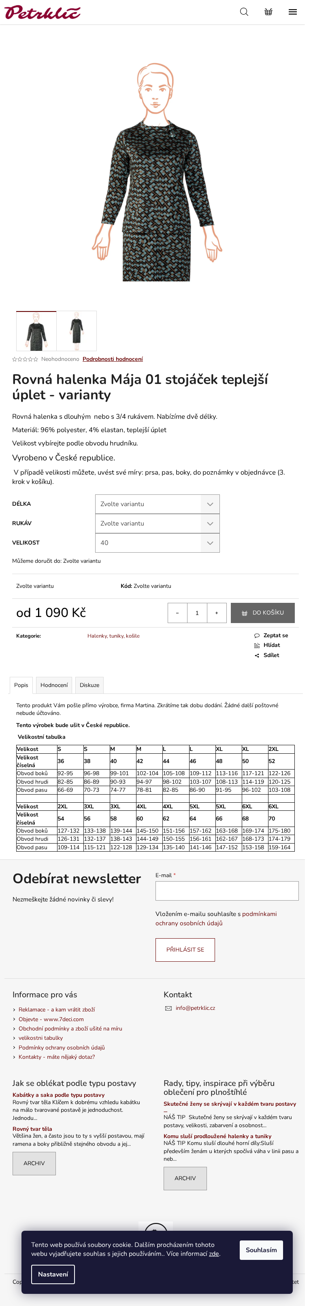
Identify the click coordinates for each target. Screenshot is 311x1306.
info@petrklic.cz (195, 1008)
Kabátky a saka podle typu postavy (58, 1095)
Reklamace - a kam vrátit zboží (57, 1009)
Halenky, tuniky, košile (113, 636)
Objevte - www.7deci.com (51, 1019)
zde (214, 1253)
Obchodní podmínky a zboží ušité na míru (70, 1029)
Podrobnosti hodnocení (113, 359)
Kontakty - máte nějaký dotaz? (57, 1057)
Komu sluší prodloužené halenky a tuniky (217, 1136)
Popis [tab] (21, 685)
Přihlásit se (185, 950)
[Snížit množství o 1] (177, 613)
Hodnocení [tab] (54, 685)
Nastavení (53, 1274)
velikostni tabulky (41, 1038)
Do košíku (268, 613)
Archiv (34, 1163)
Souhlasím (261, 1250)
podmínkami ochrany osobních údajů (216, 918)
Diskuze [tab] (89, 685)
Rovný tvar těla (32, 1129)
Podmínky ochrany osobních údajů (62, 1048)
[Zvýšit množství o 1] (216, 613)
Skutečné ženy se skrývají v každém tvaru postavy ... (230, 1107)
